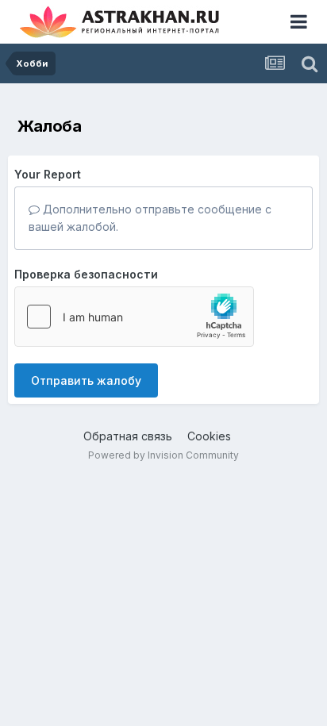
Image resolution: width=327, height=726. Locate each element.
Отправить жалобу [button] (86, 380)
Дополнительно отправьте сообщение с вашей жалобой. (150, 217)
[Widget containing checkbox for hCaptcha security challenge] (134, 316)
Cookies (209, 436)
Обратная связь (127, 436)
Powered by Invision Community (163, 455)
